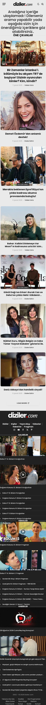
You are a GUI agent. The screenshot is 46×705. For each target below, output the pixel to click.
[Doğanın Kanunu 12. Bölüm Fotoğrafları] (23, 475)
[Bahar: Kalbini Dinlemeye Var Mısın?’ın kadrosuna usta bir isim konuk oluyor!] (23, 223)
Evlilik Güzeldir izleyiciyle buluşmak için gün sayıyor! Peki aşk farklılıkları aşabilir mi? (22, 660)
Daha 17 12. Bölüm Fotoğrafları (13, 503)
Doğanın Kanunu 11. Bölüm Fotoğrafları (16, 498)
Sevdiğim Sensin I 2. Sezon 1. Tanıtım (16, 604)
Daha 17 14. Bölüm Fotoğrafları (12, 459)
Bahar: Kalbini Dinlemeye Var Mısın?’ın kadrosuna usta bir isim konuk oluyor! (23, 246)
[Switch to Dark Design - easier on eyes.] (38, 4)
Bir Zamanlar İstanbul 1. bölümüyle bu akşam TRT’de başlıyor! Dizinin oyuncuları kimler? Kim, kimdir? (23, 75)
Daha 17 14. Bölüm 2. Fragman (12, 573)
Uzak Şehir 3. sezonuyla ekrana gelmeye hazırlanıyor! (22, 685)
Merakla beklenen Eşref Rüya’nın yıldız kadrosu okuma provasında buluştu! (23, 193)
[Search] (42, 4)
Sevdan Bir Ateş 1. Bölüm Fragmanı (15, 579)
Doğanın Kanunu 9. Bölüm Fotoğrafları (16, 518)
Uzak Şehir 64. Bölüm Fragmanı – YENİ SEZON (18, 584)
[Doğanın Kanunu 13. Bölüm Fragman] (23, 532)
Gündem (23, 129)
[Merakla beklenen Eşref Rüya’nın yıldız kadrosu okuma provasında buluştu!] (23, 166)
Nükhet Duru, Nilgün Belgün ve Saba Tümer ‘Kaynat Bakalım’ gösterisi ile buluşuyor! (23, 343)
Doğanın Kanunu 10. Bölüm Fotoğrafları (17, 508)
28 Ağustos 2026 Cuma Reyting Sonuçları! (17, 630)
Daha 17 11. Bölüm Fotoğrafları (13, 513)
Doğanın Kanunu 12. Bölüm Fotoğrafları (16, 487)
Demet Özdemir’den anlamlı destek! (23, 135)
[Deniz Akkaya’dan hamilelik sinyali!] (23, 369)
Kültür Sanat (23, 65)
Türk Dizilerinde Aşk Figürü (12, 670)
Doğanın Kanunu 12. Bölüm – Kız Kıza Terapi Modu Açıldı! (23, 589)
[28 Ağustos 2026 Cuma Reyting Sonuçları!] (23, 618)
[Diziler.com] (23, 4)
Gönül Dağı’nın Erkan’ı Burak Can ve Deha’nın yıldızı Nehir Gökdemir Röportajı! (23, 295)
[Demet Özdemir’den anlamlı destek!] (23, 110)
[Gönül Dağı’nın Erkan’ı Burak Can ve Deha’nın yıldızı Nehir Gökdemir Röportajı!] (23, 272)
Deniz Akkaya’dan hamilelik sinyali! (23, 389)
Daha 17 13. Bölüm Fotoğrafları (13, 493)
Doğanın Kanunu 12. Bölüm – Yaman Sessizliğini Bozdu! (23, 594)
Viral (23, 336)
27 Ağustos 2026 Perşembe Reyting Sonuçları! (19, 680)
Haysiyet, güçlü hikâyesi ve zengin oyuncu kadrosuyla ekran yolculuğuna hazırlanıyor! (22, 665)
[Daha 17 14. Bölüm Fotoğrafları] (23, 446)
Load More (22, 403)
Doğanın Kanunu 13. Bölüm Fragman (14, 545)
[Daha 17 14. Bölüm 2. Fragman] (23, 560)
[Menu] (4, 4)
